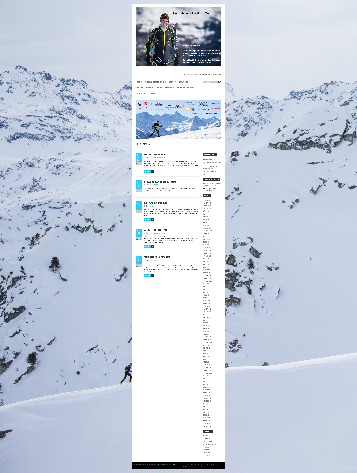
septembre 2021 (207, 208)
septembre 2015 (207, 373)
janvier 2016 (206, 362)
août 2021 (206, 211)
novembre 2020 (207, 231)
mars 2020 (206, 242)
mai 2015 (205, 384)
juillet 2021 (206, 214)
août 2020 (206, 236)
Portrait (172, 82)
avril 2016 (206, 356)
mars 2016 (206, 359)
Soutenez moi (141, 93)
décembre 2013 (207, 423)
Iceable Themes (171, 464)
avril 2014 (206, 412)
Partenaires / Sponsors (185, 87)
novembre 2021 (207, 203)
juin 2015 (205, 381)
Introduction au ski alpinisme (155, 82)
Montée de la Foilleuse (209, 159)
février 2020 (206, 245)
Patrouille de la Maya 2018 (157, 257)
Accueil (139, 82)
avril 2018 (206, 295)
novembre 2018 (207, 275)
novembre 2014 (207, 398)
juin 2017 (205, 320)
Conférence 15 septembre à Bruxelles (211, 189)
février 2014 (206, 418)
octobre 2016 (207, 340)
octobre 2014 (207, 401)
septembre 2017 (207, 312)
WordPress (159, 464)
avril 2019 (206, 264)
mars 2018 (206, 298)
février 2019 (206, 270)
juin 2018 (205, 289)
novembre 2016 (207, 337)
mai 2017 (205, 323)
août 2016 (206, 345)
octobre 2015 (207, 370)
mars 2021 (206, 222)
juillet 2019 (206, 261)
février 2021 (206, 225)
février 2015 (206, 390)
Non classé (206, 447)
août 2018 (206, 284)
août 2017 (206, 314)
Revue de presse (154, 158)
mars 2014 (206, 415)
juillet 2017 (206, 317)
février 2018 (206, 300)
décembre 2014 (207, 395)
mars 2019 (206, 267)
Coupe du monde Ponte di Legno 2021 (212, 163)
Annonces (205, 436)
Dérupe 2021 (206, 174)
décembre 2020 (207, 228)
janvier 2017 (206, 334)
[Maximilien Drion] (178, 8)
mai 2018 (205, 292)
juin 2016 (205, 351)
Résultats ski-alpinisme (145, 87)
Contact (152, 93)
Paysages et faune (208, 450)
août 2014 (206, 404)
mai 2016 (205, 353)
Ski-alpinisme (183, 82)
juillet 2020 (206, 239)
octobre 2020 (207, 234)
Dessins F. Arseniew (208, 441)
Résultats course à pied (165, 87)
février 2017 (206, 331)
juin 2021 (205, 217)
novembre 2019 (207, 250)
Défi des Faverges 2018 (154, 154)
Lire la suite (147, 171)
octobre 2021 (207, 206)
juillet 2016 (206, 348)
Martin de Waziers (208, 184)
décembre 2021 (207, 200)
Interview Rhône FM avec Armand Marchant (210, 168)
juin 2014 (205, 406)
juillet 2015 (206, 379)
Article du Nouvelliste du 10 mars (161, 181)
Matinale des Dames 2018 (156, 230)
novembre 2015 (207, 367)
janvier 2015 (206, 393)
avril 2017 (206, 326)
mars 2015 (206, 387)
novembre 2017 (207, 309)
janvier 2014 (206, 420)
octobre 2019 (207, 253)
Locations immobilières (210, 444)
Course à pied (207, 439)
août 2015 (206, 376)
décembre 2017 (207, 306)
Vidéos (205, 458)
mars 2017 (206, 328)
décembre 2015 (207, 365)
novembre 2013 (207, 426)
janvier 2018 (206, 303)
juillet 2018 (206, 287)
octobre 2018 (207, 278)
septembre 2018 (207, 281)
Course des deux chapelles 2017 (212, 185)
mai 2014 (205, 409)
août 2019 (206, 259)
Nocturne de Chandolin (155, 202)
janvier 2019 (206, 273)
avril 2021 (206, 220)
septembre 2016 (207, 342)
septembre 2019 (207, 256)
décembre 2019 (207, 247)
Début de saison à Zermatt (210, 171)
